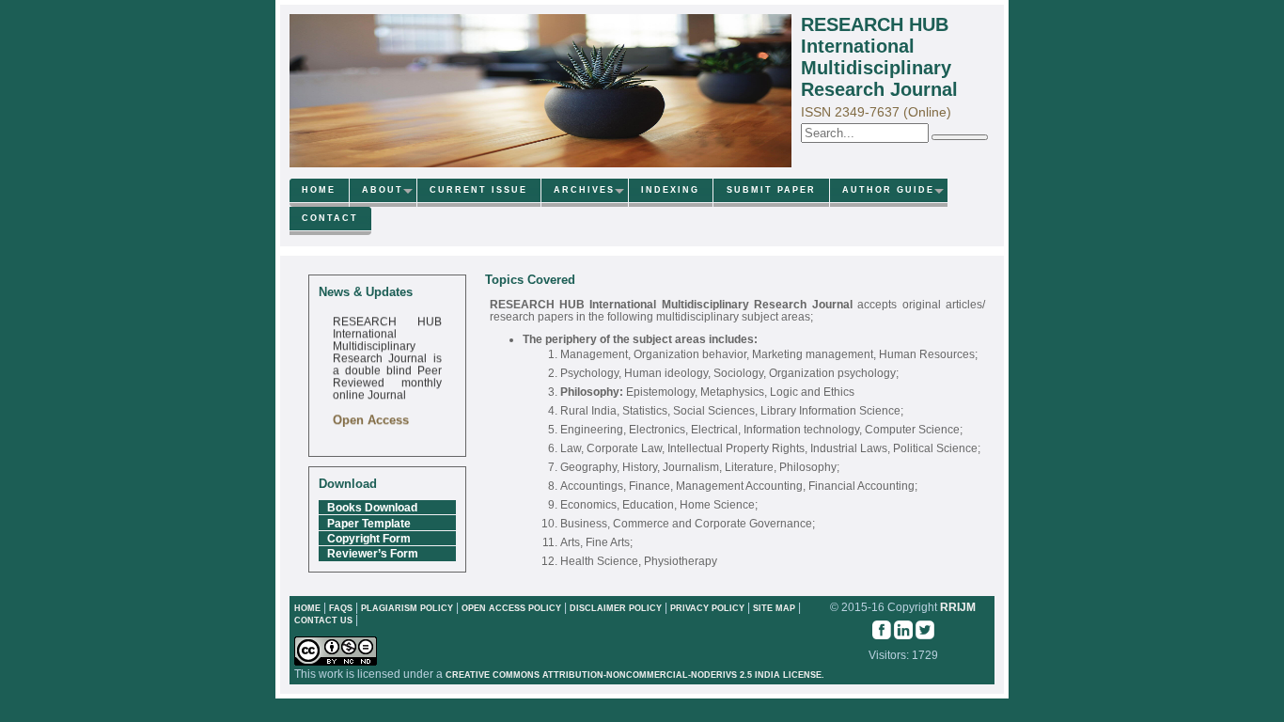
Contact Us (324, 620)
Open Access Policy (511, 608)
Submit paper (771, 190)
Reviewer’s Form (372, 553)
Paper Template (369, 523)
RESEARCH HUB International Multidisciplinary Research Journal (879, 57)
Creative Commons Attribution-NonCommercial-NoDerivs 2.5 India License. (635, 675)
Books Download (372, 507)
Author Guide (888, 190)
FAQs (340, 608)
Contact (330, 218)
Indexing (670, 190)
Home (319, 190)
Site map (774, 608)
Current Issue (478, 190)
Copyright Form (369, 538)
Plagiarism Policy (407, 608)
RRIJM (958, 607)
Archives (584, 190)
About (382, 190)
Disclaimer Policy (617, 608)
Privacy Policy (708, 608)
